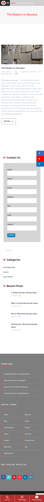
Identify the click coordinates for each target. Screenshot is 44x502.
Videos (6, 434)
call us (7, 500)
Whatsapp (22, 500)
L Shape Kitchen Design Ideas (24, 293)
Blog (15, 72)
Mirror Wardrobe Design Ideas (24, 314)
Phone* (10, 179)
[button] (40, 153)
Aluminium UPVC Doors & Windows (16, 387)
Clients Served (9, 427)
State (9, 215)
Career (27, 421)
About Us (28, 415)
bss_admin (7, 72)
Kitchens (8, 277)
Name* (9, 170)
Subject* (10, 224)
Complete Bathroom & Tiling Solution (17, 374)
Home (13, 3)
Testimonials (8, 453)
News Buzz (7, 447)
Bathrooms (9, 267)
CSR (26, 447)
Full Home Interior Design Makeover (16, 393)
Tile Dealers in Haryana (22, 15)
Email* (9, 188)
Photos (27, 427)
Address (10, 197)
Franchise (28, 434)
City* (9, 206)
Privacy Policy (29, 440)
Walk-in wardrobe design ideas (24, 303)
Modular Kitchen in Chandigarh (15, 380)
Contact (6, 440)
